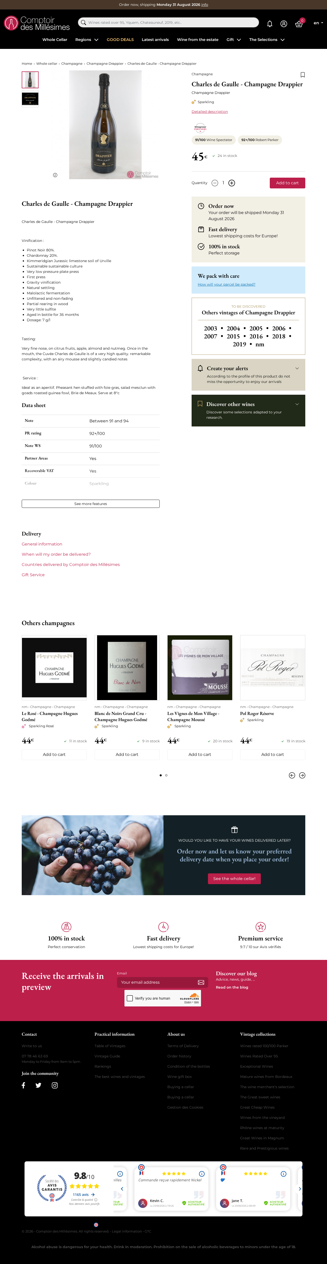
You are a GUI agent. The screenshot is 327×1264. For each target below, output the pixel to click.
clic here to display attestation (209, 1224)
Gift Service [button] (33, 574)
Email (122, 973)
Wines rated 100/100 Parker (264, 1046)
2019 (243, 344)
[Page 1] (161, 775)
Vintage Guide (107, 1056)
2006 (281, 328)
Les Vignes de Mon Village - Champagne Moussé (193, 716)
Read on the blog (232, 987)
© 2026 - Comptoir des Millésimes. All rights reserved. (66, 1231)
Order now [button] (221, 206)
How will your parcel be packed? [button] (226, 284)
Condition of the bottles (188, 1066)
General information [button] (42, 544)
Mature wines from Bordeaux (266, 1076)
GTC (148, 1231)
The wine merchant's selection (267, 1087)
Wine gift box (179, 1076)
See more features (90, 503)
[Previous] (293, 775)
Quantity (199, 182)
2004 (237, 328)
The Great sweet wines (260, 1097)
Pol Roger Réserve (257, 713)
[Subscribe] (201, 982)
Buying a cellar (180, 1087)
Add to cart (287, 182)
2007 (214, 336)
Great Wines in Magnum (262, 1138)
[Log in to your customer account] (284, 24)
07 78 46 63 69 (35, 1056)
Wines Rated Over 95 (259, 1056)
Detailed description (210, 111)
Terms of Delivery (183, 1046)
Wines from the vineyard (262, 1117)
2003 (214, 328)
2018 (281, 336)
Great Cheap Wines (257, 1107)
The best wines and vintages (120, 1076)
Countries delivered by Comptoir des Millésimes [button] (71, 564)
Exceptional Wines (256, 1066)
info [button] (204, 4)
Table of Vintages (110, 1046)
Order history (179, 1056)
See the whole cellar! (234, 878)
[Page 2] (166, 775)
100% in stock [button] (224, 246)
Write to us (32, 1046)
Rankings (103, 1066)
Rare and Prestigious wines (264, 1148)
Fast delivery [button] (222, 229)
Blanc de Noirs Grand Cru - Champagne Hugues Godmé (121, 716)
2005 (259, 328)
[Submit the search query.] (83, 22)
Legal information (127, 1231)
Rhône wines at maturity (262, 1128)
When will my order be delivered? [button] (56, 554)
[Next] (301, 775)
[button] (66, 936)
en (317, 22)
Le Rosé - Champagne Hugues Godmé (50, 716)
